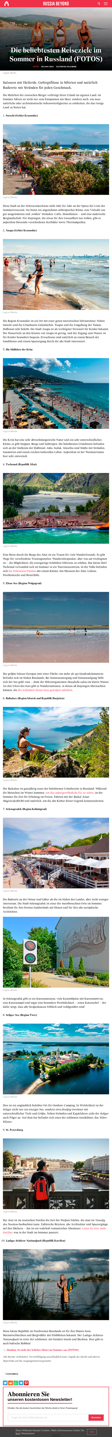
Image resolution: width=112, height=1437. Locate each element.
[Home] (6, 3)
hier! (18, 1433)
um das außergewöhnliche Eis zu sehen (69, 792)
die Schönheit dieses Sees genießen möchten (45, 690)
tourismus (11, 1374)
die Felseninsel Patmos (22, 571)
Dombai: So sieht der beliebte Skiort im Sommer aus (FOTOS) (43, 1350)
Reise (36, 67)
